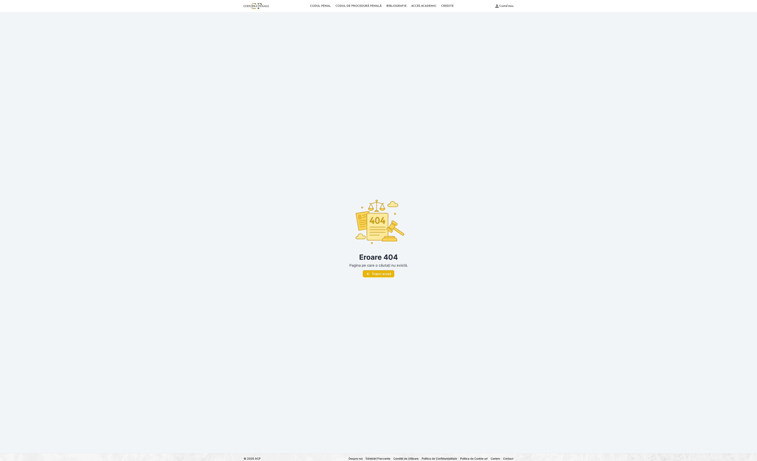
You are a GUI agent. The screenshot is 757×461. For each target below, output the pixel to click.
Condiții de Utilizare (406, 458)
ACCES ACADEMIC (423, 6)
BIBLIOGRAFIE (396, 6)
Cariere (495, 458)
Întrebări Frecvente (378, 458)
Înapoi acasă (381, 274)
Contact (508, 458)
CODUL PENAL (320, 6)
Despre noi (356, 458)
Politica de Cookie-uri (474, 458)
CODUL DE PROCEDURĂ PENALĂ (359, 6)
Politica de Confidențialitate (439, 458)
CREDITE (447, 6)
